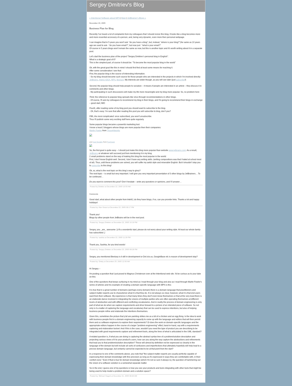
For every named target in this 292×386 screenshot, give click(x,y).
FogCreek (111, 142)
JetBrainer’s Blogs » (137, 18)
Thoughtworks (113, 130)
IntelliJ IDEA (104, 80)
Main (123, 18)
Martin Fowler (95, 130)
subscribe (180, 80)
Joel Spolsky (98, 142)
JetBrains (93, 80)
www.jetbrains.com (177, 150)
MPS (113, 80)
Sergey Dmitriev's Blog (116, 5)
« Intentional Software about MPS (104, 18)
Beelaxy (120, 80)
